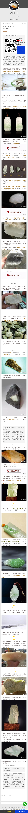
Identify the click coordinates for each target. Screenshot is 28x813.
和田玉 (14, 19)
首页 (11, 19)
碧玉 (17, 19)
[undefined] (10, 46)
